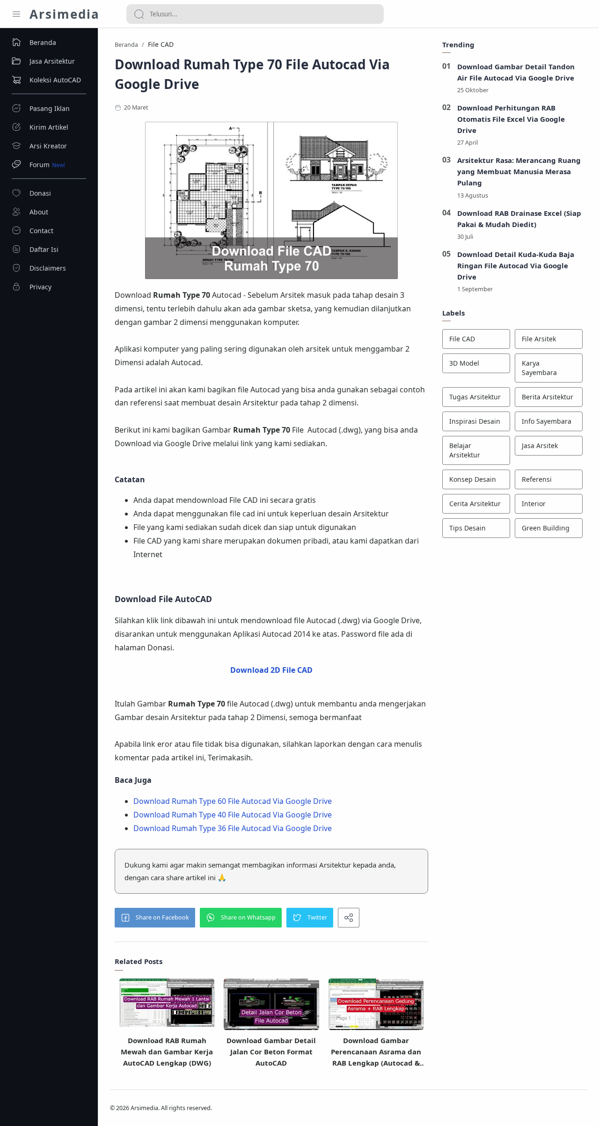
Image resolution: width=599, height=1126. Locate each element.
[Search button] (139, 14)
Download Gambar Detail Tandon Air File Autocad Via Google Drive (516, 72)
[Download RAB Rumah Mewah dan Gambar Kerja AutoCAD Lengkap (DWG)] (166, 1003)
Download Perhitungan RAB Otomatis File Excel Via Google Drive (511, 119)
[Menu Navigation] (16, 14)
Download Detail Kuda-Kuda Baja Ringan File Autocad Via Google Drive (515, 265)
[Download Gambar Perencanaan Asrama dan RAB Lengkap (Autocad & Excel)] (376, 1005)
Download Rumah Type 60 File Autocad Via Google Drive (232, 801)
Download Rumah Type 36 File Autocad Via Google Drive (232, 828)
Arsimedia (64, 14)
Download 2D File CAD (271, 670)
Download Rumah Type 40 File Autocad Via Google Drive (232, 815)
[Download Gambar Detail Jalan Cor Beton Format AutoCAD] (271, 1005)
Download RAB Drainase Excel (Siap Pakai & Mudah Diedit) (519, 218)
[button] (155, 917)
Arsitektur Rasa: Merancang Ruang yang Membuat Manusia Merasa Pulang (519, 171)
